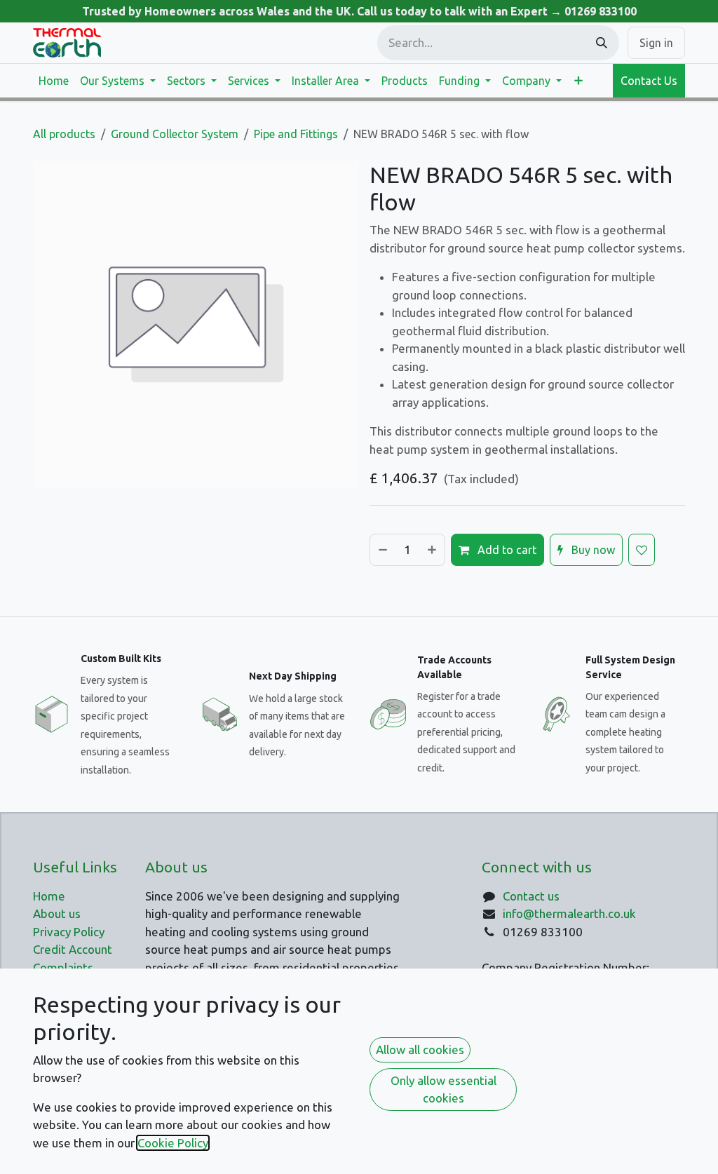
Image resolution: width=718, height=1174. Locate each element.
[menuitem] (53, 81)
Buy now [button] (592, 550)
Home (49, 896)
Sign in (656, 42)
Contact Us (649, 80)
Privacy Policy (68, 931)
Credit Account (72, 949)
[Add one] (433, 549)
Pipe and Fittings (296, 134)
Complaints (63, 967)
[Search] (601, 42)
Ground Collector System (174, 134)
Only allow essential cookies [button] (443, 1089)
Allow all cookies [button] (420, 1049)
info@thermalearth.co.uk (569, 913)
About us (57, 913)
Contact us (531, 896)
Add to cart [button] (505, 550)
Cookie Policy (172, 1142)
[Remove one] (382, 549)
